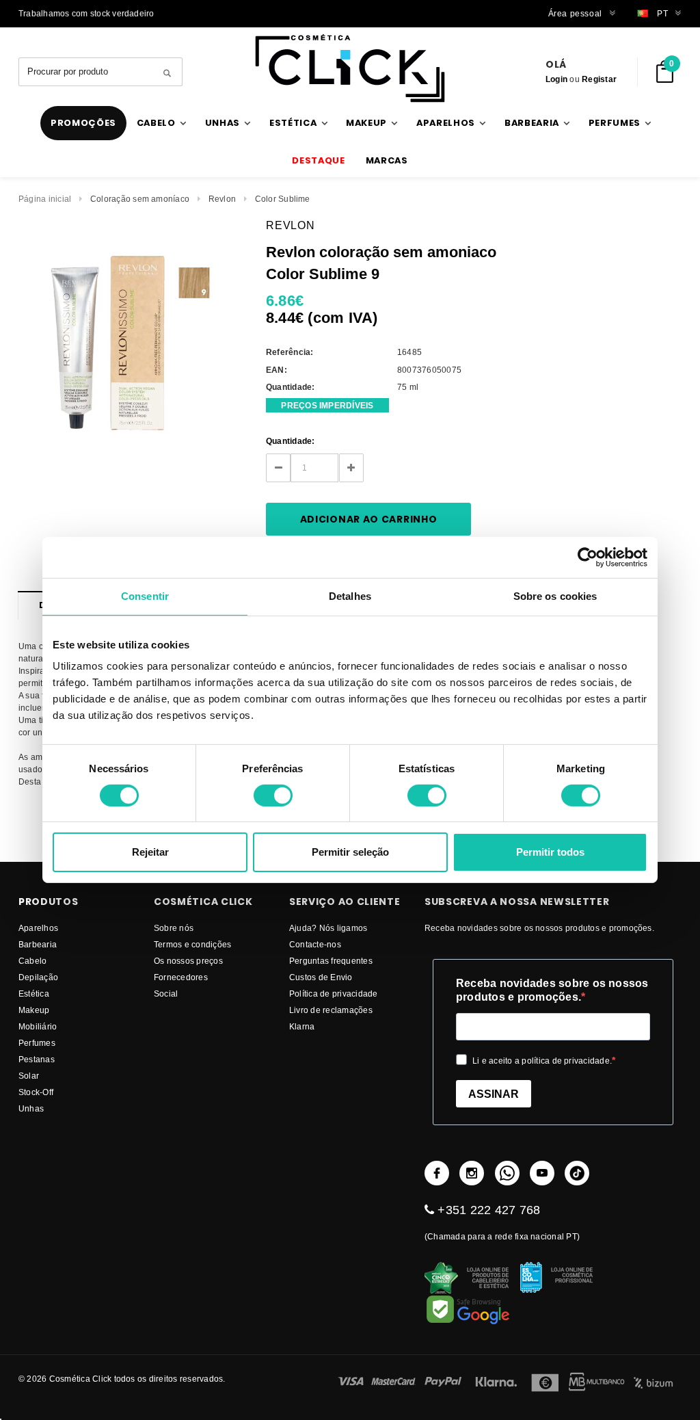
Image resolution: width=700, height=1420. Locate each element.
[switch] (273, 795)
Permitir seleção (350, 852)
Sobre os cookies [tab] (555, 596)
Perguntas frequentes (331, 961)
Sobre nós (173, 928)
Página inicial (44, 199)
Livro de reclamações (331, 1010)
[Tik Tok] (577, 1173)
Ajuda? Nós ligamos (328, 928)
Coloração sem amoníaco (139, 199)
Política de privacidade (333, 993)
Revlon (222, 199)
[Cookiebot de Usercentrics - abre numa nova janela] (587, 557)
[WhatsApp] (507, 1173)
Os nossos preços (188, 961)
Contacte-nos (315, 944)
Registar (599, 79)
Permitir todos (550, 852)
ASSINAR (493, 1094)
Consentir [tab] (145, 596)
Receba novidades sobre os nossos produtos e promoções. (552, 990)
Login (556, 79)
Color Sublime (282, 199)
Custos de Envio (321, 977)
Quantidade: (290, 441)
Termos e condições (192, 944)
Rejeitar (150, 852)
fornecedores (181, 977)
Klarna (301, 1026)
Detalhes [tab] (350, 596)
